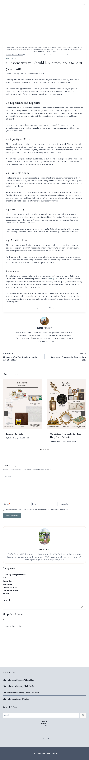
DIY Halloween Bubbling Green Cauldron (21, 692)
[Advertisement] (44, 25)
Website (64, 504)
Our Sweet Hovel (10, 590)
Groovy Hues (53, 279)
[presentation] (22, 404)
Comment (8, 476)
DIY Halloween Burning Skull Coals (18, 686)
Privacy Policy (47, 739)
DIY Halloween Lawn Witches (16, 699)
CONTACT (44, 723)
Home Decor (11, 58)
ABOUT (44, 722)
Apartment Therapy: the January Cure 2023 (68, 357)
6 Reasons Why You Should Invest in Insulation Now (20, 357)
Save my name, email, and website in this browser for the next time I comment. (36, 510)
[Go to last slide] (6, 413)
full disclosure (37, 51)
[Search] (82, 607)
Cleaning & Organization (14, 575)
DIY (4, 578)
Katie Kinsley (44, 328)
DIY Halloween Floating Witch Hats (18, 680)
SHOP (44, 725)
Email (35, 504)
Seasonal (7, 593)
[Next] (83, 413)
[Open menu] (84, 4)
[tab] (40, 449)
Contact (40, 739)
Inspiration (7, 584)
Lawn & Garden (10, 587)
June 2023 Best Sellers (15, 434)
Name (6, 504)
